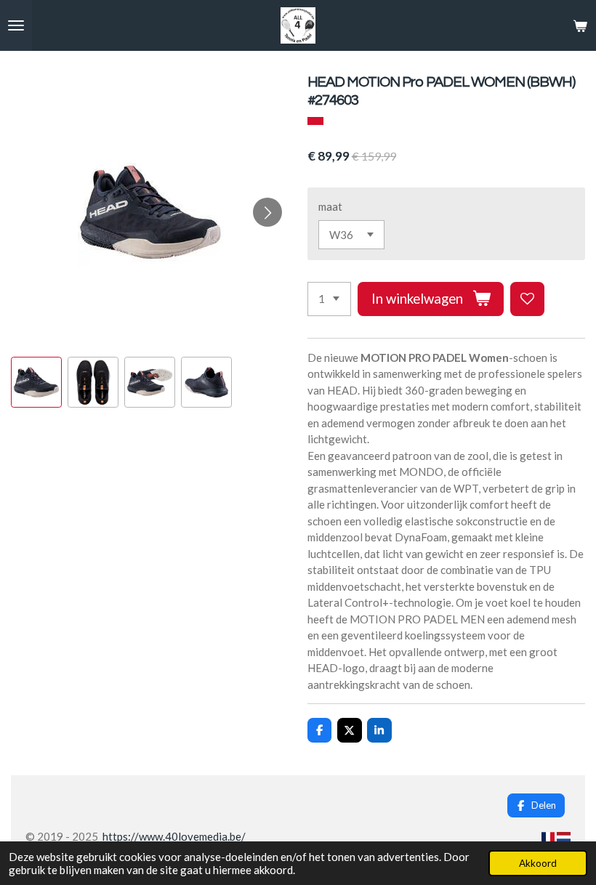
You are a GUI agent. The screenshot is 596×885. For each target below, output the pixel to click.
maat (330, 206)
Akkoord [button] (538, 863)
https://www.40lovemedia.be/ (174, 836)
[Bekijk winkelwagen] (580, 25)
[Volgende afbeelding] (267, 212)
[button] (36, 382)
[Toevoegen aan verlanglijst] (527, 299)
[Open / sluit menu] (16, 25)
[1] (329, 299)
